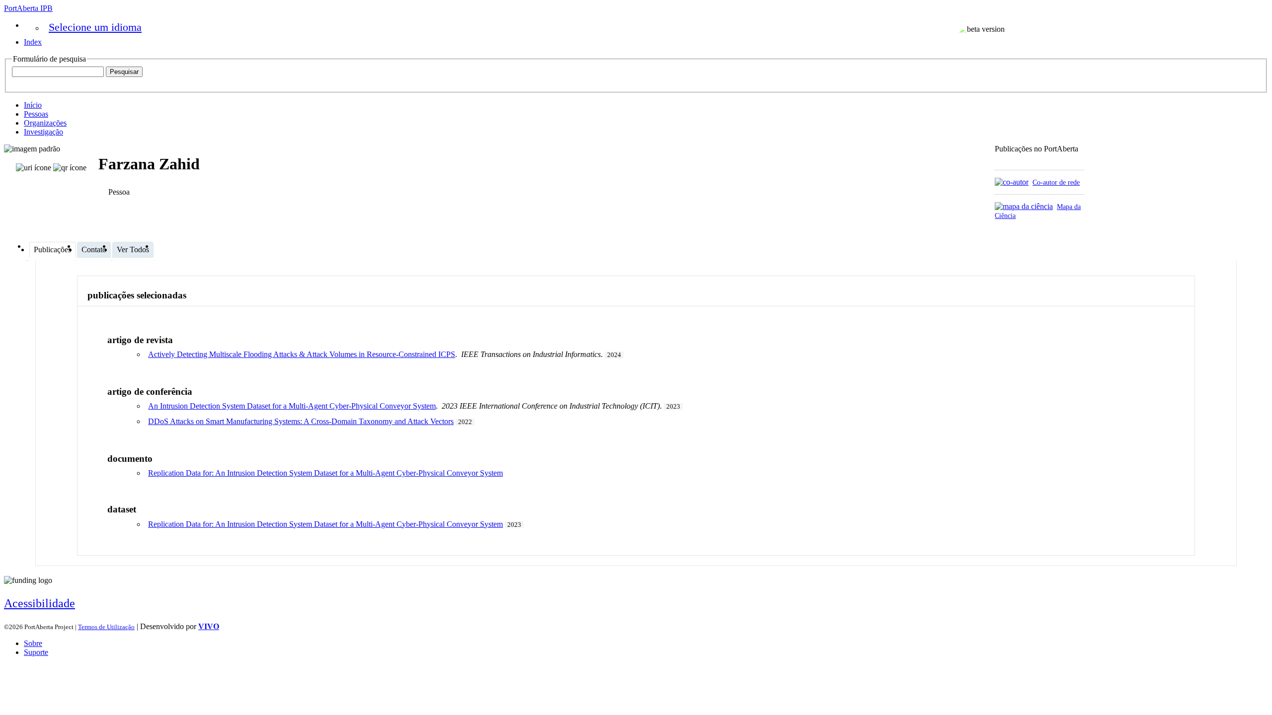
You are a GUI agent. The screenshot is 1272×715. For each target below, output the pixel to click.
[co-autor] (1012, 182)
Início (33, 105)
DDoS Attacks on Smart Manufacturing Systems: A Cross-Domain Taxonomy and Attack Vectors (301, 421)
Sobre (33, 643)
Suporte (36, 652)
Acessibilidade (39, 603)
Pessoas (36, 114)
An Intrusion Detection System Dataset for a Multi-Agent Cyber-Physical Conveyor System (292, 406)
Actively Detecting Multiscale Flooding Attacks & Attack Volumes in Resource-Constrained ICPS (301, 354)
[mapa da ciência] (1024, 206)
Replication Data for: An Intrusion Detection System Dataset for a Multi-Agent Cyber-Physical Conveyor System (325, 473)
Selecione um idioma (95, 27)
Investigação (43, 132)
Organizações (45, 123)
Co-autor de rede (1056, 182)
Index (33, 42)
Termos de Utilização (106, 627)
